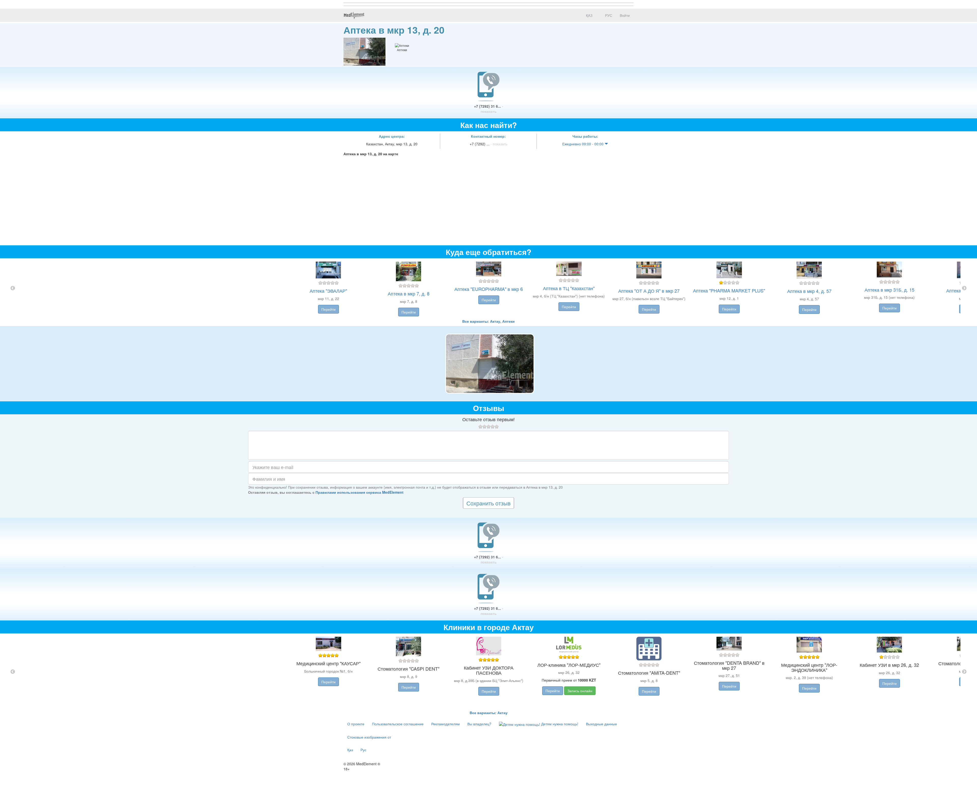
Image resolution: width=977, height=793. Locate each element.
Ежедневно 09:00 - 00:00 (583, 143)
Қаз (350, 749)
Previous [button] (12, 288)
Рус (363, 749)
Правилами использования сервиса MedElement (359, 492)
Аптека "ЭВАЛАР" (328, 290)
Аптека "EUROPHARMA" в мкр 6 (488, 289)
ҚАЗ (588, 15)
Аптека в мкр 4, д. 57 (809, 291)
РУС (608, 15)
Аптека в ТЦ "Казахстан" (569, 288)
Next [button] (964, 288)
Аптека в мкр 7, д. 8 (408, 293)
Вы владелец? (479, 723)
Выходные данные (601, 723)
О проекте (355, 723)
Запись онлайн (579, 690)
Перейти (328, 309)
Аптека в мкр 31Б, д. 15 (889, 289)
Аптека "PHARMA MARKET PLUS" (729, 290)
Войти (625, 15)
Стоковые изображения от (369, 737)
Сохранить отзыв (488, 503)
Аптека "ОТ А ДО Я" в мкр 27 (649, 290)
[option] (489, 288)
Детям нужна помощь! (559, 723)
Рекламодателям (445, 723)
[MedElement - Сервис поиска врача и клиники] (354, 15)
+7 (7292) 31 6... (488, 109)
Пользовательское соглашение (398, 723)
